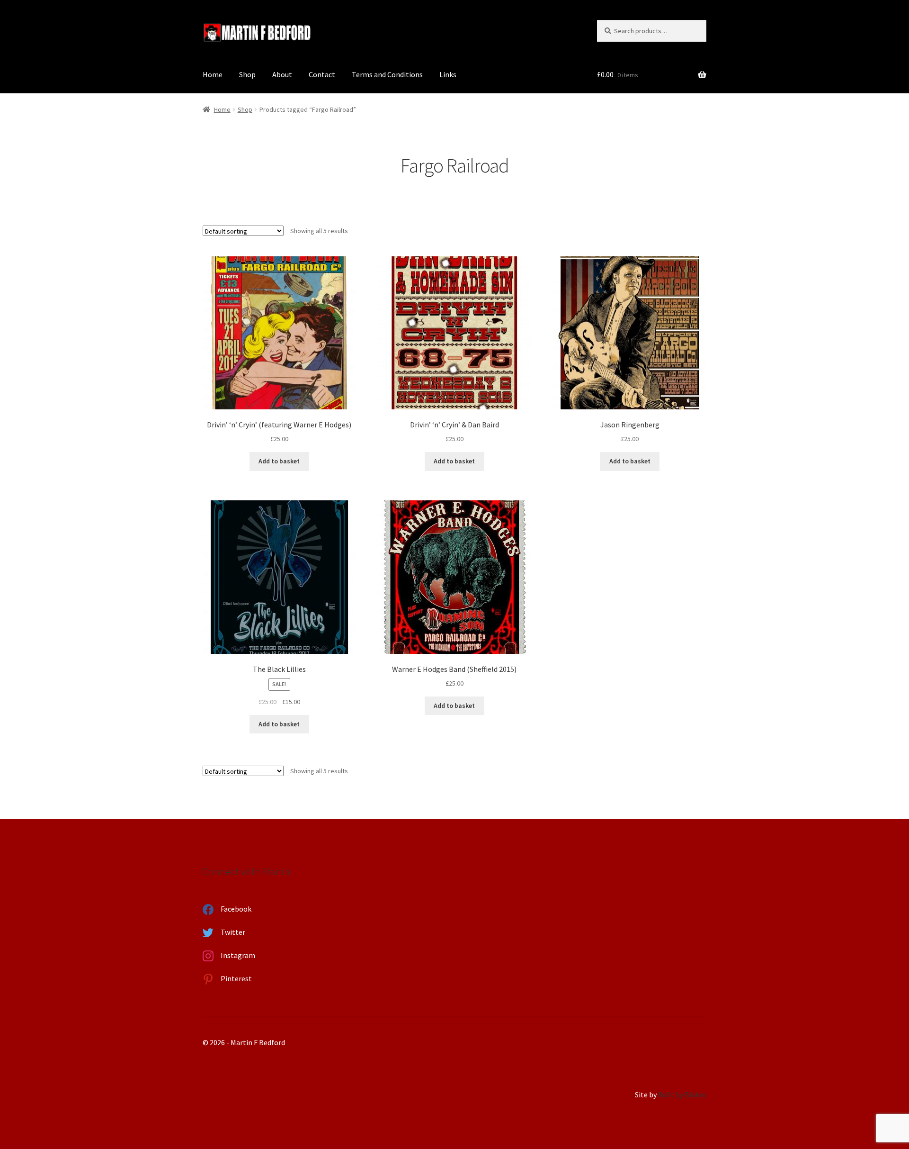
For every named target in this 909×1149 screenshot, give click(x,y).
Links (447, 74)
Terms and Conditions (387, 74)
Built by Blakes (682, 1094)
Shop (247, 74)
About (282, 74)
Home (213, 74)
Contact (322, 74)
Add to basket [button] (279, 461)
